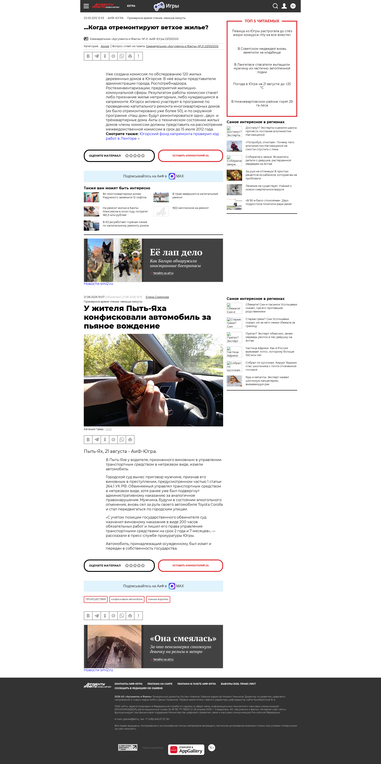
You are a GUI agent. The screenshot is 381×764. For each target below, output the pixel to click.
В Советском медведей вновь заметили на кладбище (262, 50)
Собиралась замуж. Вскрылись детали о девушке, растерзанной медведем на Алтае (268, 160)
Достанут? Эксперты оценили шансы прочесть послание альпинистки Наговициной (271, 131)
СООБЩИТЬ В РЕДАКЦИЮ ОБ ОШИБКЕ (139, 688)
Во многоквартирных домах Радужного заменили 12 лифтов (124, 195)
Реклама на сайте (160, 683)
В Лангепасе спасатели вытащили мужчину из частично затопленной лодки (262, 68)
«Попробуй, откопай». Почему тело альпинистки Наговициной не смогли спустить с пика (270, 146)
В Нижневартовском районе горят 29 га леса (262, 103)
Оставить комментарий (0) (190, 155)
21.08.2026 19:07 (94, 297)
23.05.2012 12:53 (94, 18)
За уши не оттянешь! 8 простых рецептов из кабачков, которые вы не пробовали (271, 175)
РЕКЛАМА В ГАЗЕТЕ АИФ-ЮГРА (196, 683)
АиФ (109, 429)
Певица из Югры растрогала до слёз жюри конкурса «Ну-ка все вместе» (262, 33)
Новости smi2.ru (98, 284)
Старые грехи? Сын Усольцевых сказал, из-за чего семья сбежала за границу (270, 322)
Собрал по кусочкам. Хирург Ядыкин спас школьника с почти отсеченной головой (271, 366)
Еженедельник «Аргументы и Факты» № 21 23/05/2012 (182, 46)
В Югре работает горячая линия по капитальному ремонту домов (126, 223)
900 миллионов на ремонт (190, 208)
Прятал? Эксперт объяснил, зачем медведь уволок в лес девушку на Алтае (269, 337)
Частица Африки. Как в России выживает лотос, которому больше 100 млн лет (270, 351)
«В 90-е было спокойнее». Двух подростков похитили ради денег (269, 202)
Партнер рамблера (152, 747)
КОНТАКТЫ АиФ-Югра (128, 683)
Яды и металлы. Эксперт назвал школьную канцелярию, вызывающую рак (267, 380)
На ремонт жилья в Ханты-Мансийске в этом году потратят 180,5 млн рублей (125, 211)
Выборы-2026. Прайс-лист (238, 683)
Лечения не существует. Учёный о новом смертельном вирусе (269, 187)
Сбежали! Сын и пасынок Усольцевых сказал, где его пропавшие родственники (271, 308)
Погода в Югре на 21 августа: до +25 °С (262, 86)
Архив (105, 46)
